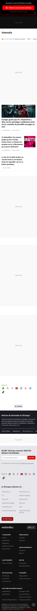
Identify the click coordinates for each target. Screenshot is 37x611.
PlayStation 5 (16, 431)
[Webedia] (8, 528)
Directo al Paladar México (9, 600)
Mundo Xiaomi (6, 549)
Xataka (4, 538)
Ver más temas (7, 519)
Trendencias (5, 576)
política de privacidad (27, 463)
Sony (20, 507)
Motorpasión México (25, 600)
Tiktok (3, 391)
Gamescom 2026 (20, 39)
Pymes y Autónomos (25, 578)
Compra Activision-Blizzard (25, 511)
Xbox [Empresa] (7, 507)
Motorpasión (23, 563)
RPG (29, 39)
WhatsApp (3, 387)
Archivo (19, 406)
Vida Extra (22, 540)
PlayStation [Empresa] (9, 510)
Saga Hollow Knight (8, 503)
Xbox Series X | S (28, 431)
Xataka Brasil (6, 594)
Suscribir (31, 457)
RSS (25, 387)
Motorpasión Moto (24, 566)
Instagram (21, 387)
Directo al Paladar (7, 563)
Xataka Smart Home (8, 546)
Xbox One (5, 499)
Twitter (7, 387)
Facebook (12, 387)
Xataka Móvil (5, 540)
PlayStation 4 (23, 499)
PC (3, 495)
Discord (30, 387)
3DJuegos (22, 538)
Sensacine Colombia (25, 597)
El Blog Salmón (23, 576)
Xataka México (6, 591)
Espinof (21, 553)
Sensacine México (24, 594)
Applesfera (5, 543)
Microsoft (22, 503)
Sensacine (22, 550)
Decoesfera (5, 578)
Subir (29, 527)
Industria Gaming (24, 495)
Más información (29, 609)
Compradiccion (6, 581)
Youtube (16, 387)
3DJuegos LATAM (24, 591)
